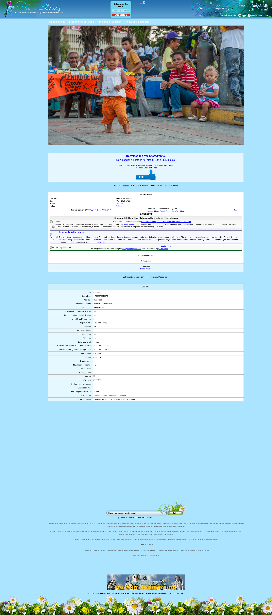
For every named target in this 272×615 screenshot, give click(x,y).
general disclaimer (99, 242)
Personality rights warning (72, 232)
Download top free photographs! (146, 156)
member (126, 186)
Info (235, 210)
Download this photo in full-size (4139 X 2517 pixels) (146, 160)
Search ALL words (127, 517)
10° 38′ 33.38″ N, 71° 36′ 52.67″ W (98, 210)
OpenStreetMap (178, 211)
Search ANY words (144, 517)
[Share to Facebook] (141, 2)
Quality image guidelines (131, 249)
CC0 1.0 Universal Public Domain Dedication (174, 222)
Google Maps (153, 211)
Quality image (166, 246)
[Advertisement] (146, 454)
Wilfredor (119, 206)
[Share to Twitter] (144, 2)
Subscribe (121, 15)
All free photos (57, 21)
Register (264, 10)
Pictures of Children (110, 21)
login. (167, 277)
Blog (244, 15)
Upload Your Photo (259, 15)
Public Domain (146, 269)
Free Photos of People (81, 21)
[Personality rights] (54, 240)
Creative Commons (148, 222)
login (137, 186)
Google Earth (165, 211)
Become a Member (228, 15)
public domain (129, 224)
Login (253, 10)
